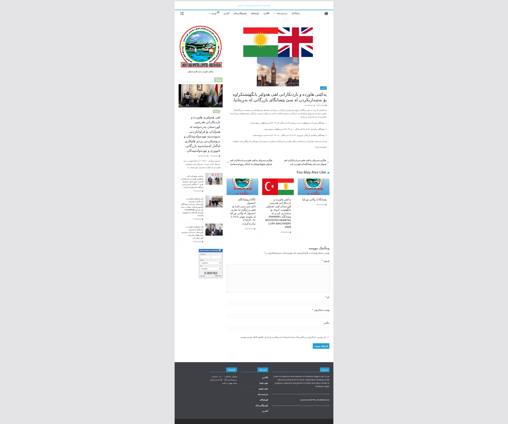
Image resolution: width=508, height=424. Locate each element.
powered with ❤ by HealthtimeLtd (314, 400)
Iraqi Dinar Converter (209, 250)
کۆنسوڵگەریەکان (240, 13)
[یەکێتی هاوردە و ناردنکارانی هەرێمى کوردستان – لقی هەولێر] (326, 13)
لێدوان (325, 261)
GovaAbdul (309, 105)
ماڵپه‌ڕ (326, 322)
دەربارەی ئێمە (282, 13)
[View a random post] (182, 13)
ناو (327, 297)
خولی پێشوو (263, 388)
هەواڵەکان (295, 13)
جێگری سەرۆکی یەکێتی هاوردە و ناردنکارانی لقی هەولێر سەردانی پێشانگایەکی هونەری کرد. (305, 162)
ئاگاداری (266, 13)
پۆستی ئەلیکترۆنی (320, 310)
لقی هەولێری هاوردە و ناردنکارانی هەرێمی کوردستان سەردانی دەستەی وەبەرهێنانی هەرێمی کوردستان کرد (192, 232)
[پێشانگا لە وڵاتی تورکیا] (313, 180)
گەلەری (226, 13)
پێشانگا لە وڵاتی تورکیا (314, 199)
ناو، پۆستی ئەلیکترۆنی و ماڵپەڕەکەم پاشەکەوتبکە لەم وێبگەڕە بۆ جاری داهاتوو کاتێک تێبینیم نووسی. (283, 337)
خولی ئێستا (264, 383)
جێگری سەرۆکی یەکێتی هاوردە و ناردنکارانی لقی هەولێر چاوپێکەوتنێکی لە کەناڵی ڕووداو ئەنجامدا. (251, 162)
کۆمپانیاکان (255, 13)
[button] (275, 13)
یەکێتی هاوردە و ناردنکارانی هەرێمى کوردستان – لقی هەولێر (254, 5)
